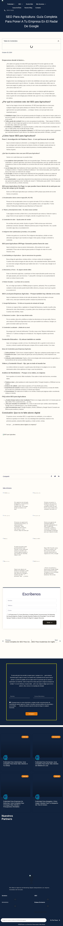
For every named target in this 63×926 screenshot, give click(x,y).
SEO (19, 4)
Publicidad (10, 4)
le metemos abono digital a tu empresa (24, 424)
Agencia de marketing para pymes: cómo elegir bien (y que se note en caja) (21, 519)
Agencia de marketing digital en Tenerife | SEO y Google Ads (51, 519)
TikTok (25, 285)
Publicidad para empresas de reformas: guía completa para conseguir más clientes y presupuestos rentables (13, 804)
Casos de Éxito (16, 7)
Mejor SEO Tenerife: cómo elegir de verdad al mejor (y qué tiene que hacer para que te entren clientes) (51, 543)
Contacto (38, 7)
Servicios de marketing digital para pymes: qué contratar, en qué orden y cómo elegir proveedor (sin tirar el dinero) (51, 497)
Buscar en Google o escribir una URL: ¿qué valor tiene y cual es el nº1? (20, 565)
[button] (58, 41)
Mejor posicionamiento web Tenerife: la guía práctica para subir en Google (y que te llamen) (21, 542)
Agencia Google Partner (40, 912)
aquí (17, 706)
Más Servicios (40, 4)
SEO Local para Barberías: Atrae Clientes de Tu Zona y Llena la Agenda (51, 564)
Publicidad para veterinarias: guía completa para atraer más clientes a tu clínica (15, 763)
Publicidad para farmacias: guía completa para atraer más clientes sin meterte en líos (46, 763)
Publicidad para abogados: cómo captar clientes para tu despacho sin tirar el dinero (46, 803)
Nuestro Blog (28, 7)
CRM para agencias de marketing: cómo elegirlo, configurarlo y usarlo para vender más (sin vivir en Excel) (21, 497)
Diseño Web (29, 4)
